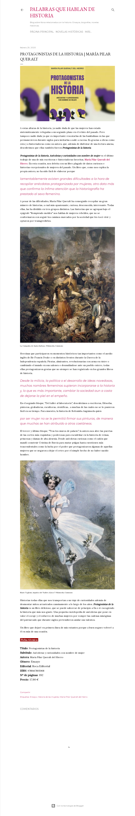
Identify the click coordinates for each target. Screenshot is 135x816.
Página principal (42, 31)
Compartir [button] (25, 692)
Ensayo (33, 697)
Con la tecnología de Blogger (70, 805)
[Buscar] (113, 9)
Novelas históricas (69, 31)
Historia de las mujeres (48, 697)
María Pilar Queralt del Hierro (73, 697)
